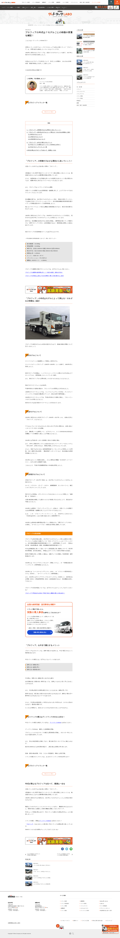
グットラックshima (55, 722)
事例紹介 (79, 100)
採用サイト (75, 920)
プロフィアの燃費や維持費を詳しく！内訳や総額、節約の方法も (44, 272)
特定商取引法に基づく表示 (106, 910)
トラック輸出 (64, 910)
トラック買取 (80, 96)
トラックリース (80, 93)
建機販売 (63, 908)
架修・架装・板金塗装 (82, 105)
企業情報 (117, 3)
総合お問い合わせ (104, 901)
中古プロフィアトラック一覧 (37, 147)
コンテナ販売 (83, 903)
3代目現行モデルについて (36, 139)
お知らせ (102, 903)
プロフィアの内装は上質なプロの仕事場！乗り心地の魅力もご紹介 (44, 275)
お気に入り (116, 8)
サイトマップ (109, 920)
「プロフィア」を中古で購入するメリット (39, 142)
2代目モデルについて (35, 137)
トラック (79, 89)
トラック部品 (80, 98)
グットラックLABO (85, 910)
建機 (78, 102)
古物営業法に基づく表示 (14, 922)
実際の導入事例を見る (40, 632)
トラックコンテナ (81, 91)
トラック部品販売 (65, 903)
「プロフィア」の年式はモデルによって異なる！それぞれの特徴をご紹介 (48, 132)
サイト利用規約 (103, 905)
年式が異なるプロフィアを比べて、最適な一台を (41, 150)
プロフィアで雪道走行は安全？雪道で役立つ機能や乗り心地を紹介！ (45, 593)
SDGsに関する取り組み (97, 920)
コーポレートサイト (65, 920)
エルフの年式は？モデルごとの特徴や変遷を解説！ (33, 854)
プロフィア (30, 824)
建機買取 (82, 901)
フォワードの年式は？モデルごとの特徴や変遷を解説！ (63, 854)
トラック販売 (64, 901)
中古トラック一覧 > (48, 111)
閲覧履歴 (110, 8)
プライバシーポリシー (105, 908)
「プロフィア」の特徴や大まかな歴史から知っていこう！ (44, 130)
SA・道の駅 (79, 86)
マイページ (111, 3)
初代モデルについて (35, 134)
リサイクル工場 (85, 920)
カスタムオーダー (84, 908)
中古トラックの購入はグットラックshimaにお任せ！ (44, 144)
